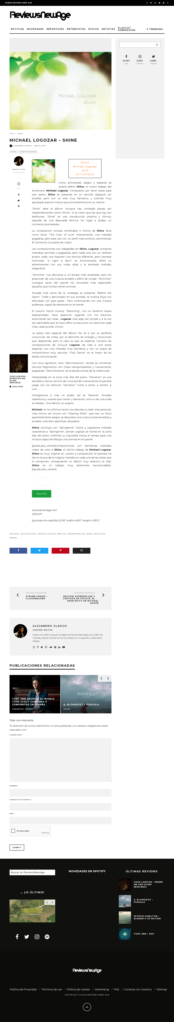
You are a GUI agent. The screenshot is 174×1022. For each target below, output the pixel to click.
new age (62, 534)
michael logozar (47, 534)
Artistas (108, 29)
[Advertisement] (123, 15)
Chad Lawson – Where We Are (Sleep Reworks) (148, 884)
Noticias (17, 29)
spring (14, 538)
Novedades (35, 29)
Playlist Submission (126, 29)
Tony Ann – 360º (144, 934)
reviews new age (77, 534)
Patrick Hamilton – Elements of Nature (147, 917)
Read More (17, 387)
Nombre (14, 786)
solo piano (100, 534)
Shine (89, 534)
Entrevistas (76, 29)
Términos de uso (52, 989)
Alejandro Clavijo (22, 146)
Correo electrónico (21, 799)
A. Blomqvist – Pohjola (143, 900)
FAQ (116, 989)
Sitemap (162, 989)
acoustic (15, 534)
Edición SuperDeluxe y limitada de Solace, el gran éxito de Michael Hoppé (81, 599)
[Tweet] (19, 200)
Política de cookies (78, 989)
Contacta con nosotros (138, 989)
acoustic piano (29, 534)
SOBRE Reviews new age (18, 3)
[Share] (19, 195)
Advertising (102, 989)
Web (12, 813)
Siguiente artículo (84, 593)
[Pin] (19, 206)
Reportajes (55, 29)
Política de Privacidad (23, 989)
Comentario (16, 735)
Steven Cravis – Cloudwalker (37, 597)
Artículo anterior (36, 593)
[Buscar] (157, 45)
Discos (93, 29)
